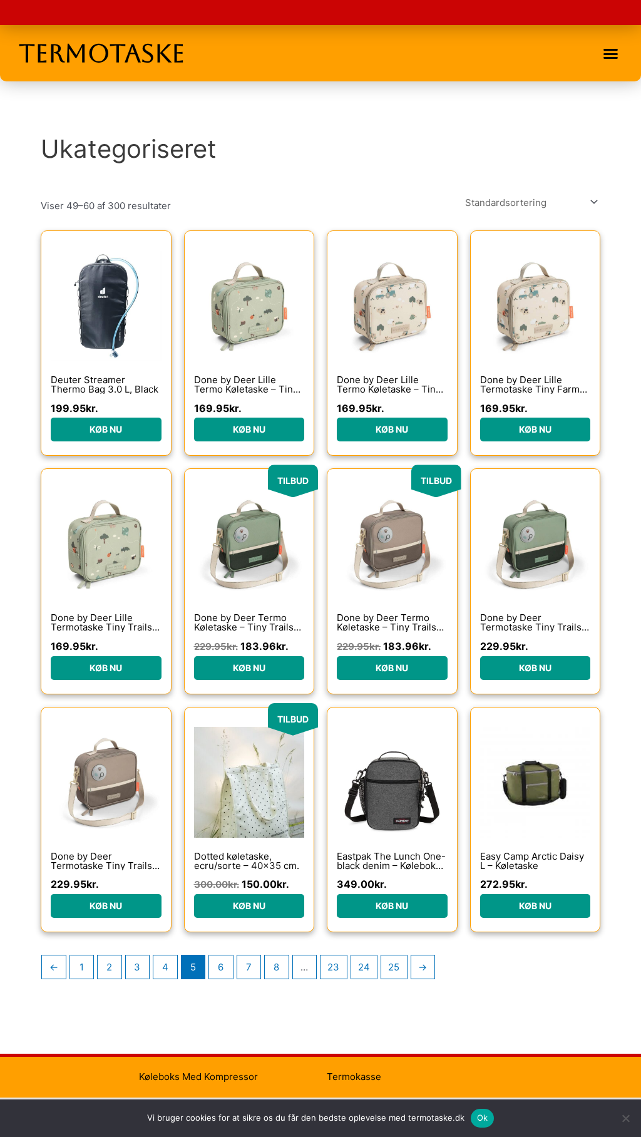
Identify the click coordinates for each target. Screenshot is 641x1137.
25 (393, 967)
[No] (625, 1118)
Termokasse (354, 1077)
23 (333, 967)
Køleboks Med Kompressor (198, 1077)
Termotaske (102, 53)
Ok (482, 1118)
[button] (610, 53)
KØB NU (106, 429)
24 (364, 967)
